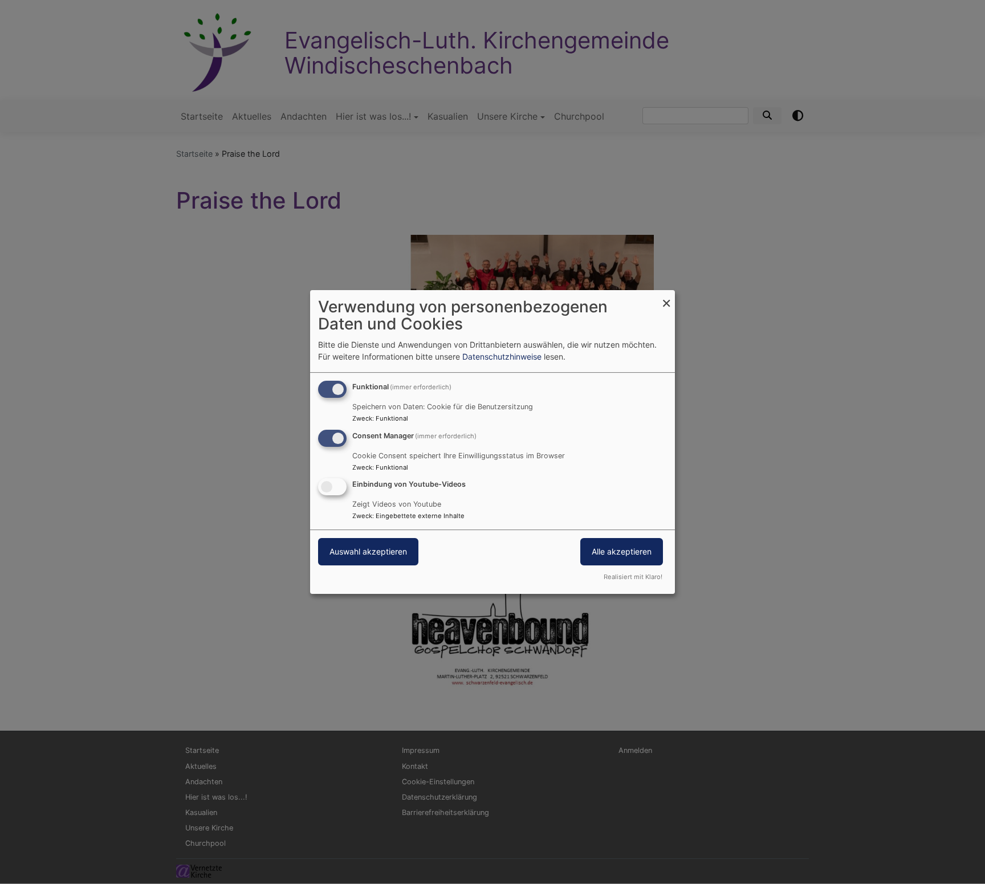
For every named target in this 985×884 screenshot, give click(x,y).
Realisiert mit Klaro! (633, 577)
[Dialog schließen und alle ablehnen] (666, 297)
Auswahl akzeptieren (368, 552)
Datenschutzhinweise (502, 356)
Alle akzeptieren (622, 552)
